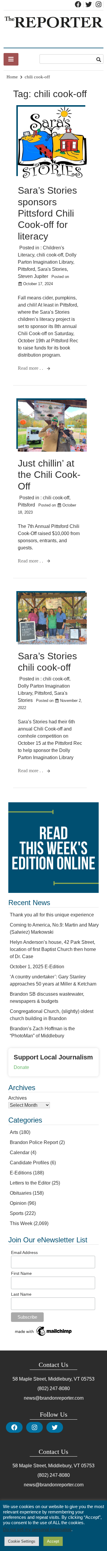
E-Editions (21, 1172)
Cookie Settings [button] (21, 1541)
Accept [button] (53, 1541)
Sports (16, 1213)
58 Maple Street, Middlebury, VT (46, 1378)
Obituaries (21, 1193)
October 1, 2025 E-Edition (37, 966)
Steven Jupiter (33, 276)
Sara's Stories (52, 269)
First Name (21, 1273)
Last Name (21, 1294)
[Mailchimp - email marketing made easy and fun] (43, 1336)
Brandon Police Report (34, 1142)
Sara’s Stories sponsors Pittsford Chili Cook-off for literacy (47, 213)
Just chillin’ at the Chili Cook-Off (49, 475)
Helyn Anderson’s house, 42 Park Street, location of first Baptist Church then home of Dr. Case (53, 949)
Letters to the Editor (30, 1182)
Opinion (18, 1203)
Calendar (19, 1152)
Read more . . (31, 368)
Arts (14, 1132)
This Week (21, 1223)
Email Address (24, 1252)
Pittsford (26, 269)
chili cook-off (50, 254)
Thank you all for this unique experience (52, 914)
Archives (17, 1098)
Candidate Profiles (29, 1162)
